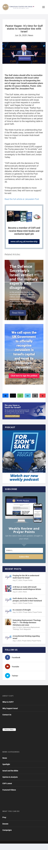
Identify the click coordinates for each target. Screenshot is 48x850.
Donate (5, 824)
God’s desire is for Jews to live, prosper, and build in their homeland (27, 599)
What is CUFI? (8, 702)
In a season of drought (22, 610)
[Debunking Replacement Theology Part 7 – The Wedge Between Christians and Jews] (8, 622)
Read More (18, 312)
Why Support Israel (10, 708)
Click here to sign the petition (24, 375)
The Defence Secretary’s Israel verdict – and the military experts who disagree (23, 277)
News (30, 35)
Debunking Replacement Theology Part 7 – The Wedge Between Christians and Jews (27, 622)
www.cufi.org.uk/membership (24, 241)
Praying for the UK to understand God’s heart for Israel (26, 576)
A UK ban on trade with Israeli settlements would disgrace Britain (27, 588)
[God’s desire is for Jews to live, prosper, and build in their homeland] (8, 600)
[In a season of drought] (8, 611)
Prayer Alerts (27, 612)
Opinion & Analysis (10, 777)
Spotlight (6, 764)
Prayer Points (27, 580)
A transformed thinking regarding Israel (26, 637)
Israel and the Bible (10, 771)
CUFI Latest (7, 783)
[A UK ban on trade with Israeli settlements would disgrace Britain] (8, 588)
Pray (4, 817)
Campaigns (7, 830)
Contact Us (6, 715)
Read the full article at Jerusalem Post (22, 199)
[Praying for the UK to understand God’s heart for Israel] (8, 577)
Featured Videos (9, 790)
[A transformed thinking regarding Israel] (8, 637)
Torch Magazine (25, 629)
